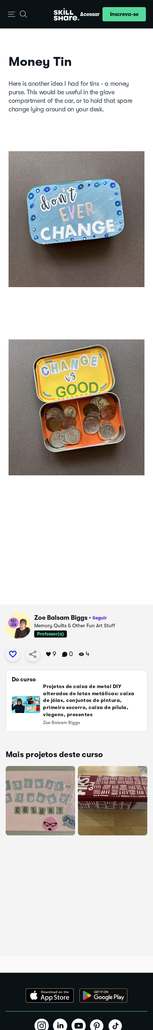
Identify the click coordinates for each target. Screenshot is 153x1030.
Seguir (100, 617)
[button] (11, 14)
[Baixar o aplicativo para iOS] (50, 995)
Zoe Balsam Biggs (61, 617)
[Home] (66, 14)
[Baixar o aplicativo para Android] (103, 995)
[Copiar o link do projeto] (33, 654)
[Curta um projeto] (13, 654)
